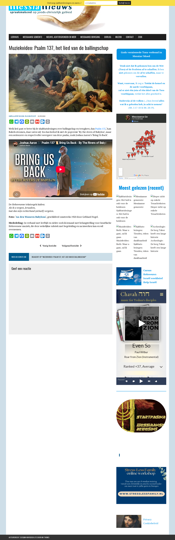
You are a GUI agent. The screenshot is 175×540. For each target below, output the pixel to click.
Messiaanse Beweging (90, 37)
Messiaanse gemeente (32, 37)
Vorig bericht (49, 245)
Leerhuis (15, 37)
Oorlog (107, 37)
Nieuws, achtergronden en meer (61, 37)
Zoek (140, 37)
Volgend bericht (70, 245)
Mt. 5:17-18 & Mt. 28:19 (141, 107)
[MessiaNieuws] (87, 17)
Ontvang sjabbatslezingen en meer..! (64, 3)
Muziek (118, 37)
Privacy (147, 519)
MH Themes (45, 537)
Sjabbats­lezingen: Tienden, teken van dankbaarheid (141, 251)
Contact (130, 37)
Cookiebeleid (150, 523)
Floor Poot (30, 116)
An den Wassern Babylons (31, 216)
